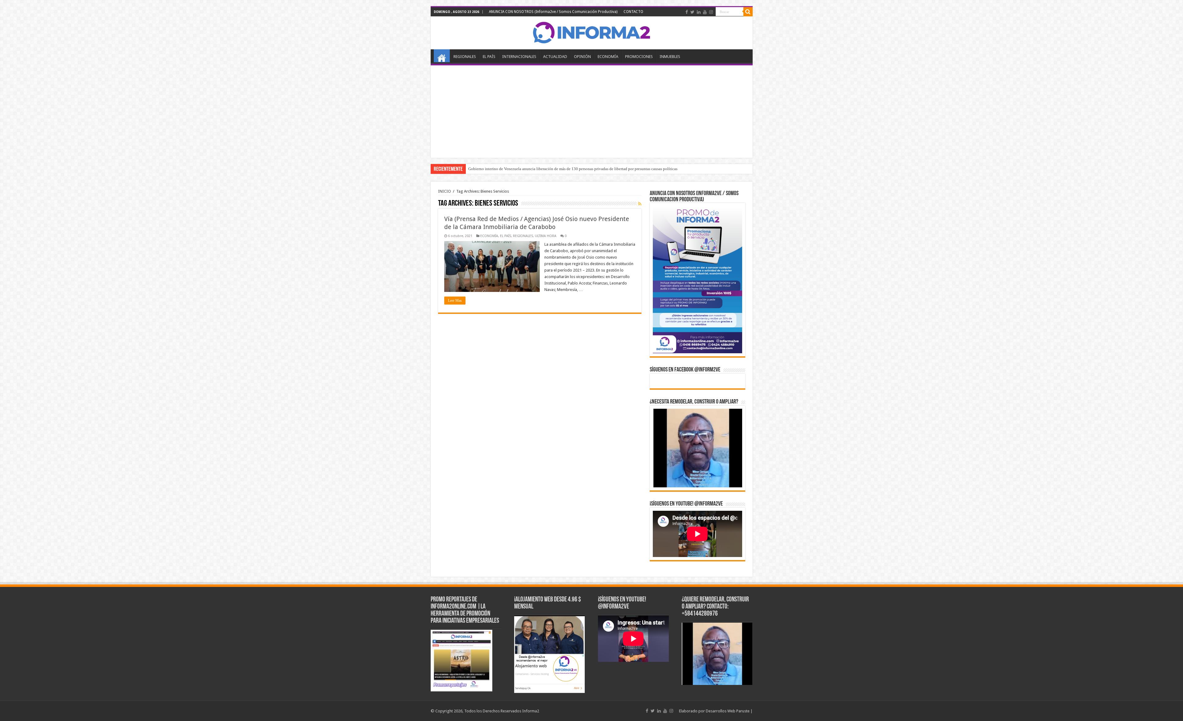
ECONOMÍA (608, 56)
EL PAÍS (489, 56)
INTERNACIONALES (519, 56)
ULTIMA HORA (545, 236)
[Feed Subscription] (639, 203)
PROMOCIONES (639, 56)
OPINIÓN (582, 56)
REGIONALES (464, 56)
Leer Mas (455, 300)
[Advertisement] (592, 111)
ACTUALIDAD (555, 56)
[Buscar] (748, 11)
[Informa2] (591, 31)
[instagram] (711, 12)
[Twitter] (692, 12)
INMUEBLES (670, 56)
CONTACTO (633, 12)
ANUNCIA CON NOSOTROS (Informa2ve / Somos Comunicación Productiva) (553, 12)
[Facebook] (687, 12)
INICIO (442, 55)
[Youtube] (704, 12)
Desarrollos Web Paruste (728, 711)
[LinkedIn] (698, 12)
